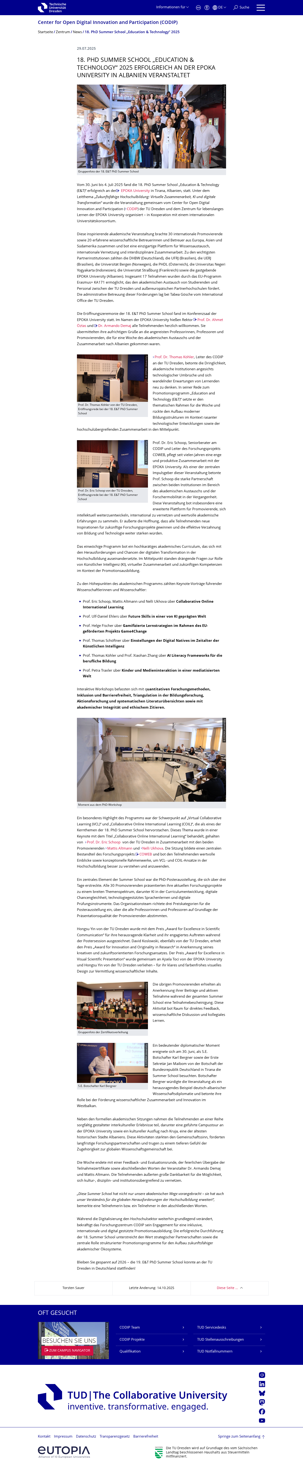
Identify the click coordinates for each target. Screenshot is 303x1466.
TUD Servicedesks (211, 1328)
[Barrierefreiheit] (206, 7)
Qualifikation (130, 1351)
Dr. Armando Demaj (114, 326)
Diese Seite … (227, 1288)
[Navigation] (260, 8)
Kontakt (44, 1437)
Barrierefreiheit (145, 1437)
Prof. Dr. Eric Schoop (104, 842)
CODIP (132, 209)
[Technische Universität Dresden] (52, 7)
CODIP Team (130, 1328)
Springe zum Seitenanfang (239, 1437)
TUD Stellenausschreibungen (220, 1340)
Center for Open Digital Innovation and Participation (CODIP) (108, 23)
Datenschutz (86, 1437)
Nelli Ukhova (152, 849)
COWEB (145, 854)
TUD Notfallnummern (214, 1351)
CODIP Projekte (132, 1340)
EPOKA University (135, 191)
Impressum (63, 1437)
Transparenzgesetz (115, 1437)
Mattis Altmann (119, 849)
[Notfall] (198, 7)
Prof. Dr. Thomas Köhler (174, 357)
